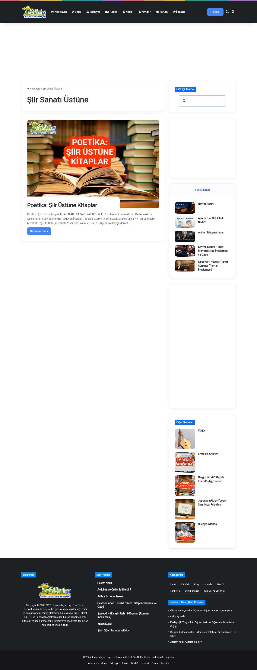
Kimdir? (146, 11)
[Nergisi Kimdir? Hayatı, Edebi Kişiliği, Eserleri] (185, 485)
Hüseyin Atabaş (207, 523)
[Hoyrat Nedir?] (185, 208)
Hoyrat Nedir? (206, 203)
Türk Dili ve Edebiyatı (214, 591)
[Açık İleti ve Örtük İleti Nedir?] (185, 222)
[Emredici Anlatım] (185, 462)
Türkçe (113, 11)
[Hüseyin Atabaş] (185, 532)
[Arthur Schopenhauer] (185, 236)
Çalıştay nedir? (178, 616)
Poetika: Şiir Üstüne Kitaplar (62, 205)
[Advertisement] (128, 50)
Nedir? (129, 11)
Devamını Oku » (39, 231)
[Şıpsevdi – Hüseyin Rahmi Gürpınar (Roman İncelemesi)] (185, 266)
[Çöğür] (185, 439)
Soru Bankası (192, 591)
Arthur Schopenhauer (211, 232)
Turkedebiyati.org (101, 657)
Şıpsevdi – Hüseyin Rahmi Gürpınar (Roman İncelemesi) (213, 265)
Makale (208, 584)
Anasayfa (34, 88)
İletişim (180, 11)
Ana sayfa (60, 11)
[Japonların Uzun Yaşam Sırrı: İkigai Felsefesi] (185, 509)
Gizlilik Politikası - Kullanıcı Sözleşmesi (153, 657)
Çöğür (201, 430)
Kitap (196, 584)
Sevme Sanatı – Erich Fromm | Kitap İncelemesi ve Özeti (213, 250)
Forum (163, 11)
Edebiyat (94, 11)
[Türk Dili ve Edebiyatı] (34, 11)
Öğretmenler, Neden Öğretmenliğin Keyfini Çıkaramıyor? (201, 610)
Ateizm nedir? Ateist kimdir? (186, 641)
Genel (173, 584)
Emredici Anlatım (208, 453)
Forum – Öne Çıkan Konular (187, 602)
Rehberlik (175, 591)
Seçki (77, 11)
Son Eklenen (202, 189)
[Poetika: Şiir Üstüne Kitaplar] (93, 164)
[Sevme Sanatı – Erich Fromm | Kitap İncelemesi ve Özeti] (185, 251)
